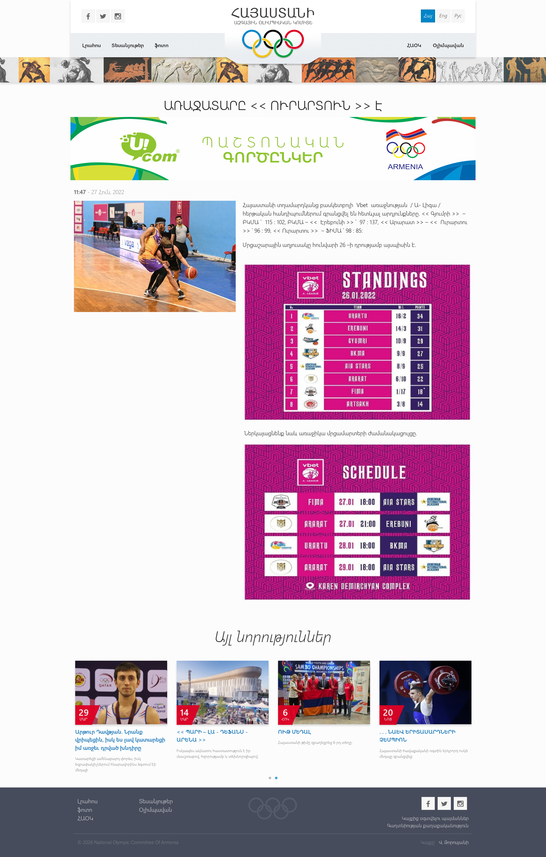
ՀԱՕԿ (414, 45)
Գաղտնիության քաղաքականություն (427, 825)
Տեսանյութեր (128, 45)
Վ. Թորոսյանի (453, 842)
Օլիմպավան (448, 45)
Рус (458, 15)
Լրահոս (91, 45)
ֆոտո (161, 45)
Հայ (428, 15)
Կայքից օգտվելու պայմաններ (435, 818)
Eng (443, 15)
